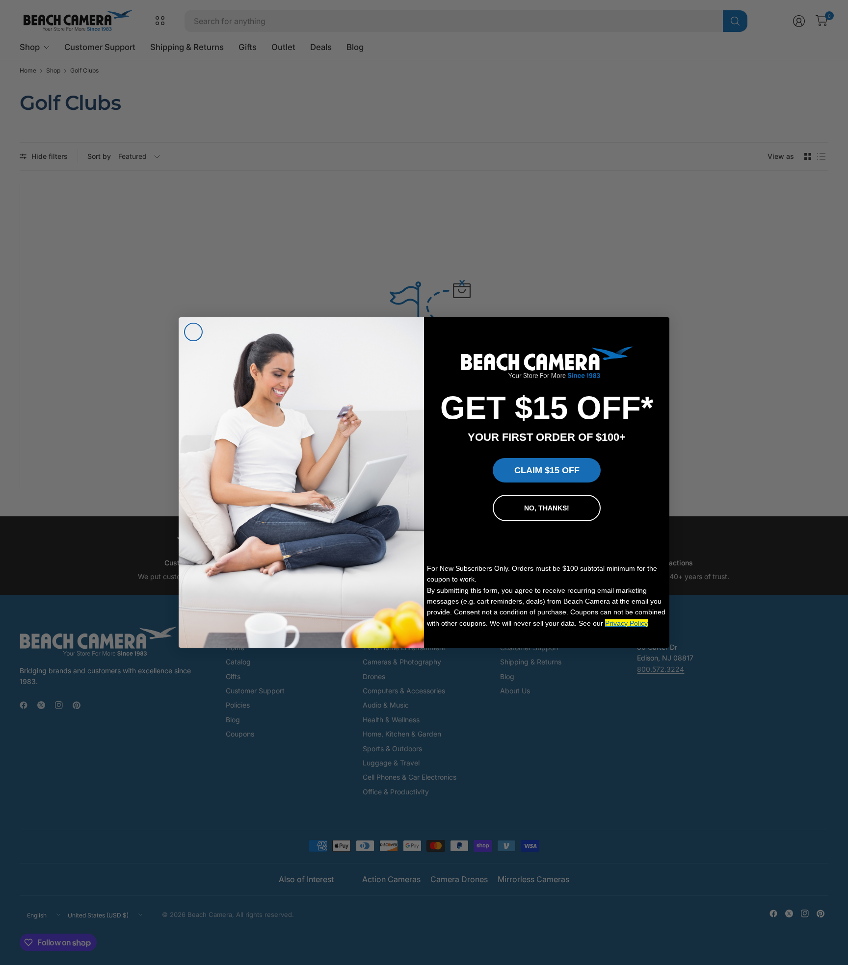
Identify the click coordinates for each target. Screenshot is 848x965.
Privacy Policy (626, 623)
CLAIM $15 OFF (547, 470)
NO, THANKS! (546, 508)
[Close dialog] (193, 332)
